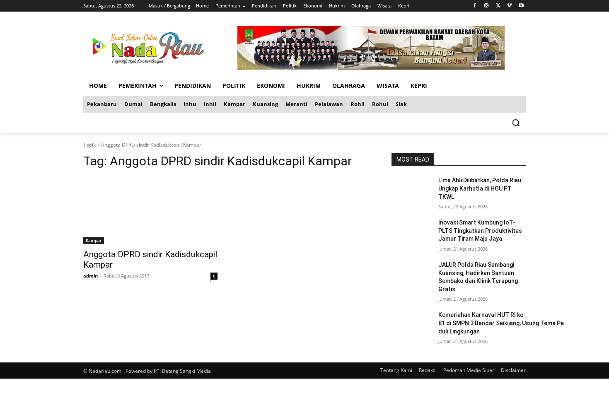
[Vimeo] (509, 6)
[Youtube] (521, 6)
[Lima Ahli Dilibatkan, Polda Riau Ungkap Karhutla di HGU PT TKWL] (412, 190)
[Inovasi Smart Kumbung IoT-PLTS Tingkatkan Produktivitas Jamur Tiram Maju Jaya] (412, 233)
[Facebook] (475, 6)
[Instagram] (486, 6)
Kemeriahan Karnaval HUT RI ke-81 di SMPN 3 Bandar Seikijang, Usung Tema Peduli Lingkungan (501, 322)
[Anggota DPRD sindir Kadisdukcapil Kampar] (150, 210)
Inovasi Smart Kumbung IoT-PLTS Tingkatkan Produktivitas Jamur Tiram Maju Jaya (480, 230)
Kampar (94, 240)
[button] (516, 123)
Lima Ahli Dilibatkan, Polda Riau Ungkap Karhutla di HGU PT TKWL (479, 188)
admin (90, 276)
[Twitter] (498, 6)
